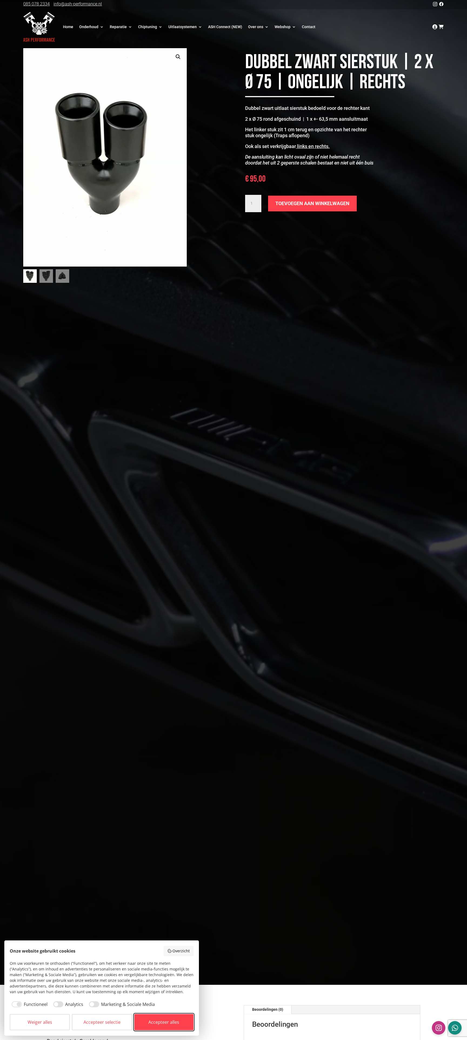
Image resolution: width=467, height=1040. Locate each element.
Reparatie (118, 27)
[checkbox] (29, 1004)
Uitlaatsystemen (182, 27)
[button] (178, 57)
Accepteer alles (163, 1022)
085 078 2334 (36, 3)
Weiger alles (40, 1022)
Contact (308, 27)
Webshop (283, 27)
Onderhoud (88, 27)
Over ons (255, 27)
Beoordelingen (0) (267, 1009)
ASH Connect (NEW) (225, 27)
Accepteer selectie (102, 1022)
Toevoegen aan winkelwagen (312, 203)
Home (68, 27)
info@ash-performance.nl (78, 3)
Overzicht (181, 950)
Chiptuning (147, 27)
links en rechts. (313, 146)
